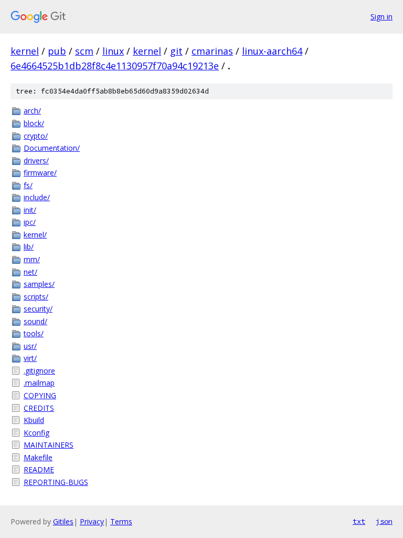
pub (57, 51)
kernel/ (35, 235)
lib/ (29, 247)
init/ (30, 210)
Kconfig (36, 433)
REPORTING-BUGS (56, 482)
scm (84, 51)
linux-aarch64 (272, 51)
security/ (38, 309)
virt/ (30, 358)
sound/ (35, 321)
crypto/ (36, 136)
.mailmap (39, 383)
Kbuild (34, 420)
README (39, 469)
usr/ (30, 346)
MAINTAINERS (48, 445)
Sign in (381, 17)
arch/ (32, 111)
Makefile (38, 457)
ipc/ (30, 222)
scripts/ (36, 297)
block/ (34, 123)
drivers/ (36, 160)
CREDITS (39, 408)
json (384, 521)
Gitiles (63, 521)
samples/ (39, 284)
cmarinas (212, 51)
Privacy (92, 521)
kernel (24, 51)
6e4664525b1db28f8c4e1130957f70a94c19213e (114, 65)
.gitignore (39, 371)
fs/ (28, 185)
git (176, 51)
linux (113, 51)
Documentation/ (52, 148)
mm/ (32, 259)
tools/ (34, 333)
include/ (37, 197)
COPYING (40, 395)
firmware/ (40, 173)
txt (359, 521)
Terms (121, 521)
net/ (30, 272)
